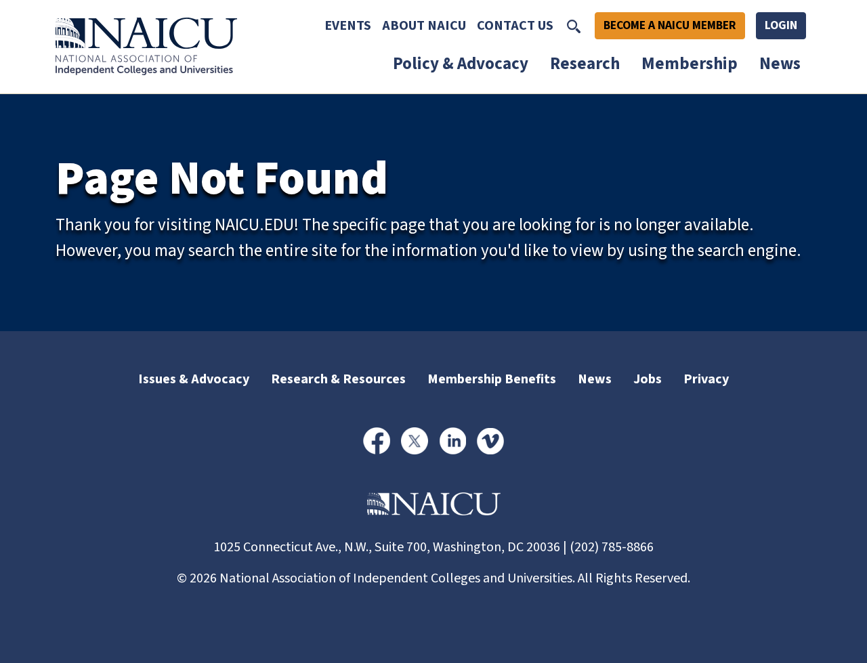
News (780, 63)
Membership (689, 63)
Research (585, 63)
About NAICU (424, 25)
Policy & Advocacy (460, 63)
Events (347, 25)
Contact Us (515, 25)
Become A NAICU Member (670, 25)
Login (781, 25)
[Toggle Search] (573, 26)
